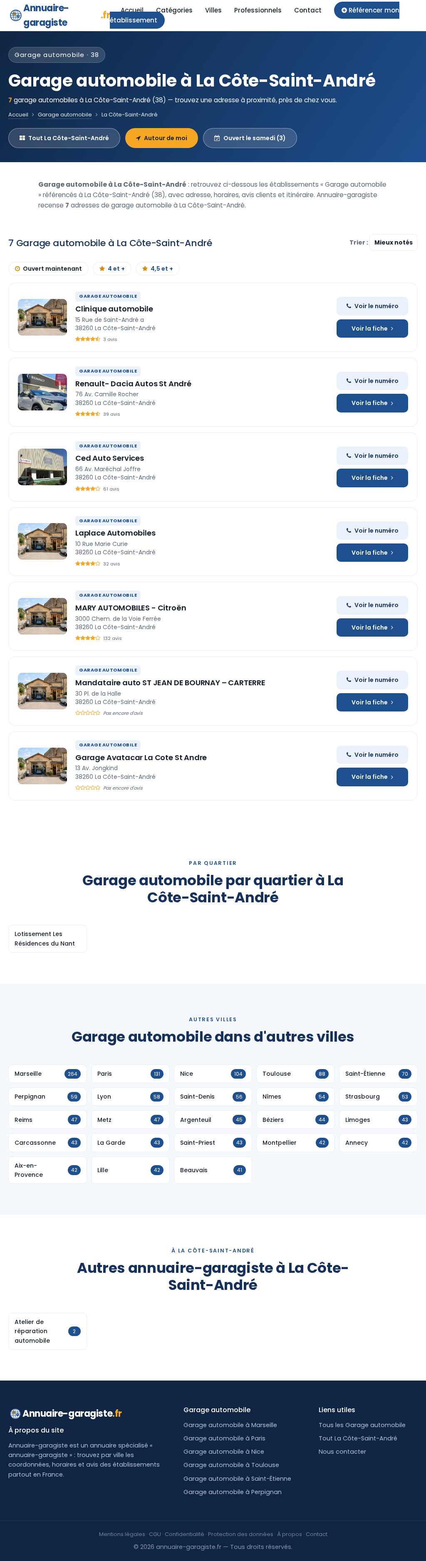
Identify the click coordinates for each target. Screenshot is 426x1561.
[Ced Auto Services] (42, 467)
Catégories (174, 10)
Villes (213, 10)
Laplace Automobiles (115, 533)
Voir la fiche (370, 328)
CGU (155, 1534)
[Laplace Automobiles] (42, 541)
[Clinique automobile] (42, 317)
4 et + (116, 268)
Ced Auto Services (109, 458)
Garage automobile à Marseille (230, 1425)
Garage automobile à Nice (223, 1451)
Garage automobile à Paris (224, 1438)
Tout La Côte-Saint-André (68, 138)
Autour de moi (165, 138)
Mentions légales (122, 1534)
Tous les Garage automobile (362, 1425)
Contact (308, 10)
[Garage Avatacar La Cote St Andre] (42, 766)
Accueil (132, 10)
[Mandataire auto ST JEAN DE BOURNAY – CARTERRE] (42, 691)
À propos (289, 1534)
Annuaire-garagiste (66, 15)
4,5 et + (162, 268)
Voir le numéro (376, 306)
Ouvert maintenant (52, 268)
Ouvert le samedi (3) (254, 138)
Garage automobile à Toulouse (231, 1465)
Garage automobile (65, 115)
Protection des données (240, 1534)
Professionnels (258, 10)
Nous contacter (342, 1451)
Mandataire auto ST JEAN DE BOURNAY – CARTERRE (170, 682)
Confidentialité (184, 1534)
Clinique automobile (114, 309)
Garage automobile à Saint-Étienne (237, 1479)
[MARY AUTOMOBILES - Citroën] (42, 616)
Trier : (359, 242)
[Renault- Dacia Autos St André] (42, 392)
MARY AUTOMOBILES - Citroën (130, 608)
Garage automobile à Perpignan (232, 1492)
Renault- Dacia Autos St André (133, 383)
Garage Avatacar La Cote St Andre (141, 757)
